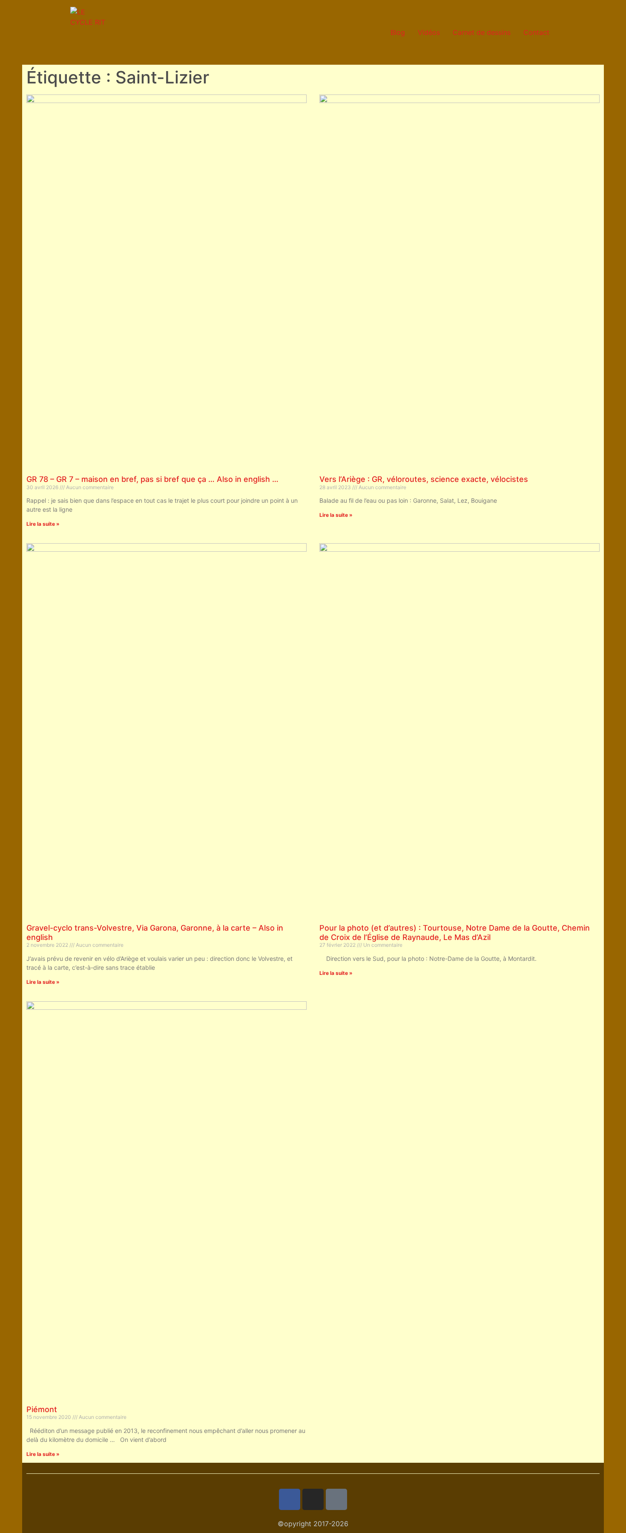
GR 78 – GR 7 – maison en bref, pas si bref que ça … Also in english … (152, 479)
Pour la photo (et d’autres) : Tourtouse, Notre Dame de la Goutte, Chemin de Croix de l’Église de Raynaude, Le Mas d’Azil (454, 932)
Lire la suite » (43, 524)
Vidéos (429, 32)
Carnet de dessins (482, 32)
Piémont (41, 1409)
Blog (398, 32)
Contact (536, 32)
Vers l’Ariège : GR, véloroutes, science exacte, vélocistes (423, 479)
